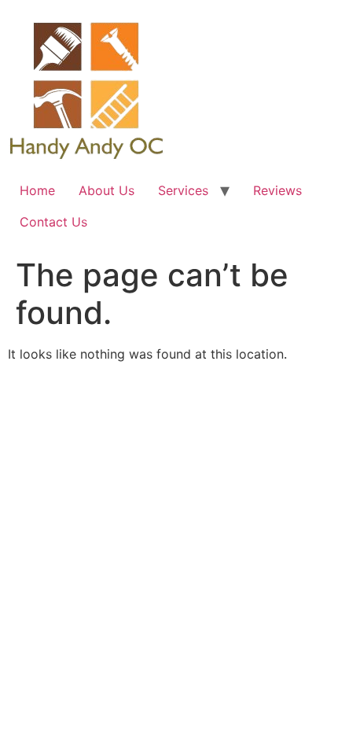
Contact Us (53, 222)
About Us (106, 190)
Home (37, 190)
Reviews (277, 190)
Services (183, 190)
